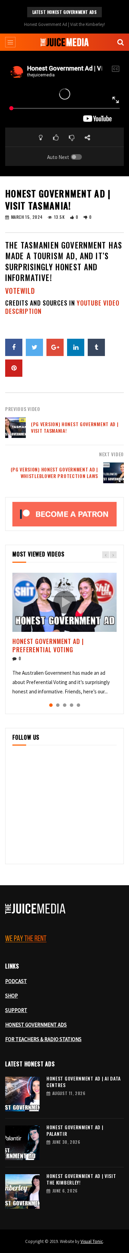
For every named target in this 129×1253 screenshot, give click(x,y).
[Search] (120, 42)
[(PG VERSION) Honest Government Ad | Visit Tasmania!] (15, 427)
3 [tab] (64, 705)
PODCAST (16, 981)
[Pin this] (13, 368)
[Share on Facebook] (13, 347)
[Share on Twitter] (34, 347)
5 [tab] (78, 705)
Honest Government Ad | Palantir (74, 1130)
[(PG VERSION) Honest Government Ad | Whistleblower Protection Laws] (113, 472)
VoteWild (20, 291)
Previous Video (22, 408)
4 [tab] (71, 705)
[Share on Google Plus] (55, 347)
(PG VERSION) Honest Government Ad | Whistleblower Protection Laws (54, 472)
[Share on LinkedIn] (75, 347)
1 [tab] (51, 705)
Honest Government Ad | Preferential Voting (48, 645)
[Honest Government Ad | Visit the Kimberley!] (22, 1191)
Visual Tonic (91, 1241)
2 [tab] (58, 705)
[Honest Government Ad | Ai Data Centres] (22, 1094)
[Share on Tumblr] (96, 347)
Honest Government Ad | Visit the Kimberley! (64, 24)
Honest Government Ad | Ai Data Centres (83, 1081)
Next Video (111, 454)
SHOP (11, 995)
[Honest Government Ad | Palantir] (22, 1142)
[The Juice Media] (64, 42)
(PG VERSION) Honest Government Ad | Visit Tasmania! (75, 427)
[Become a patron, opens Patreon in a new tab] (64, 514)
